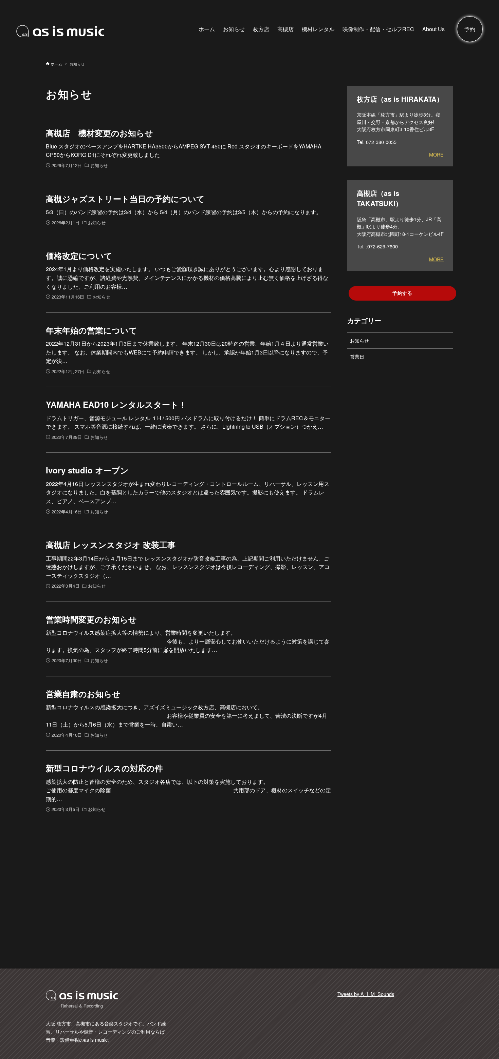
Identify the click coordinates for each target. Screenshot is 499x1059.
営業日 (357, 356)
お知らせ (359, 340)
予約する (402, 292)
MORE (436, 154)
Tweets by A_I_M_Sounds (365, 993)
